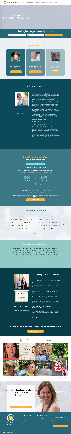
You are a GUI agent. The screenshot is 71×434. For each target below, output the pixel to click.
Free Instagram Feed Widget (63, 377)
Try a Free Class (44, 2)
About (23, 2)
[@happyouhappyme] (21, 340)
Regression (55, 2)
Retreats (50, 2)
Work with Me (37, 2)
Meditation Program (29, 2)
